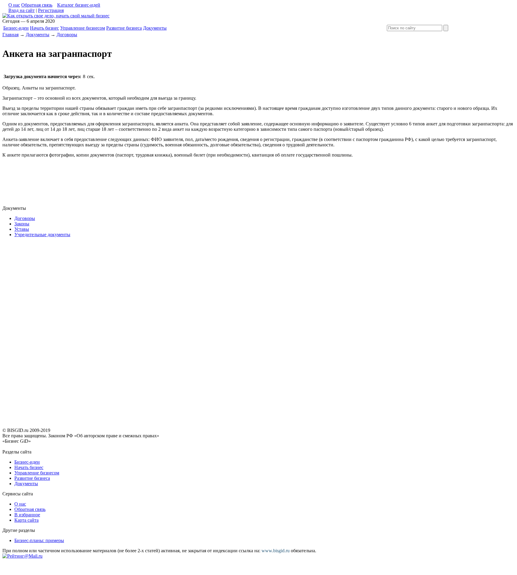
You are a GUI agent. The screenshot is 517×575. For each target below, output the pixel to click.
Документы (155, 28)
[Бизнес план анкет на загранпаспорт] (56, 15)
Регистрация (51, 10)
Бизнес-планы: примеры (39, 540)
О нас (14, 4)
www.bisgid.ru (275, 550)
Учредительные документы (42, 234)
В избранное (27, 514)
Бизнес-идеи (16, 28)
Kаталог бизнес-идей (78, 4)
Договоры (67, 34)
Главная (10, 34)
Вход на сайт (21, 10)
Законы (21, 223)
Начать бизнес (44, 28)
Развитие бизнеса (124, 28)
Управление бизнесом (82, 28)
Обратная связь (36, 4)
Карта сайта (26, 520)
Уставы (21, 229)
